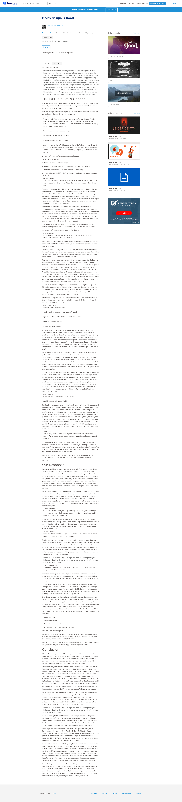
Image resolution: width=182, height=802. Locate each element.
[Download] (138, 56)
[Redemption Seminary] (124, 211)
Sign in (175, 3)
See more (136, 33)
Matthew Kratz (113, 139)
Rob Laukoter (113, 191)
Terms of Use (126, 793)
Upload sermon (142, 3)
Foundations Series (48, 33)
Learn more (111, 9)
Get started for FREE (157, 3)
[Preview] (137, 162)
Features (123, 3)
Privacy (114, 793)
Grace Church (113, 165)
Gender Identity (47, 37)
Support (139, 793)
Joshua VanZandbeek (55, 26)
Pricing (131, 3)
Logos (53, 793)
